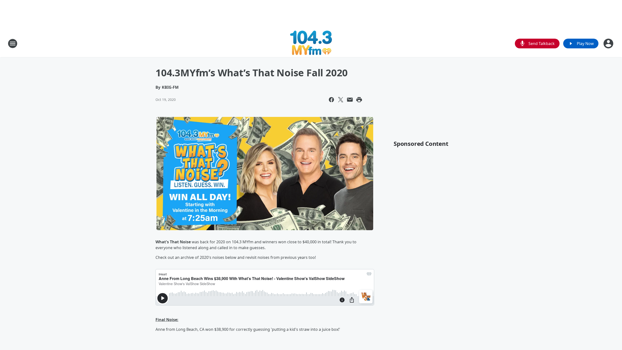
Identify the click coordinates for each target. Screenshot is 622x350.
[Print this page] (359, 99)
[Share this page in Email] (349, 99)
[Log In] (609, 43)
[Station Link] (311, 43)
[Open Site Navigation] (12, 43)
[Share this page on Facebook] (331, 99)
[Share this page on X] (340, 99)
